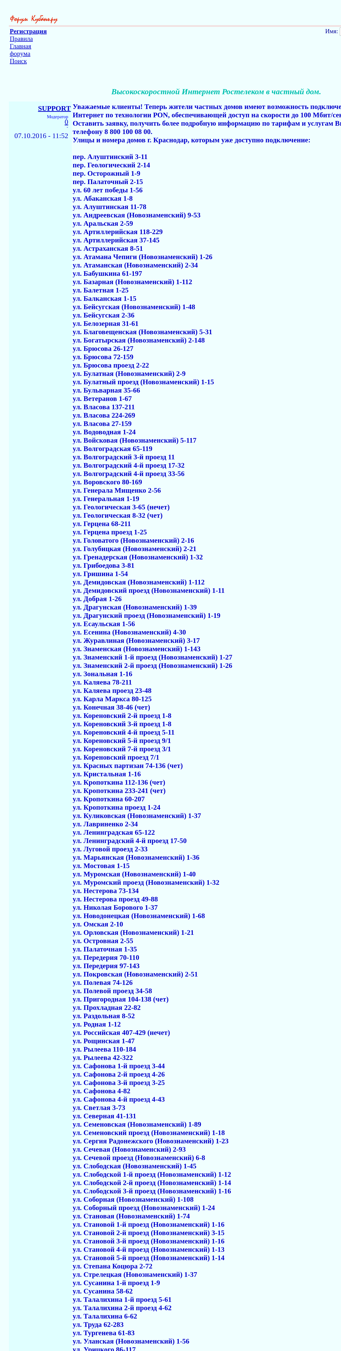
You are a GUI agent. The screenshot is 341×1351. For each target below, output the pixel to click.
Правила (21, 38)
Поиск (18, 61)
